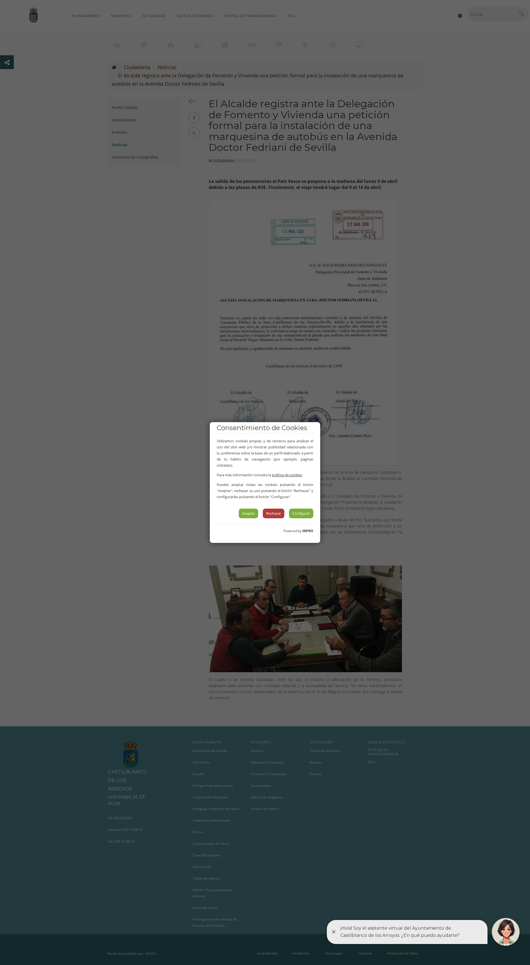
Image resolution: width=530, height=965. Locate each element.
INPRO (307, 530)
